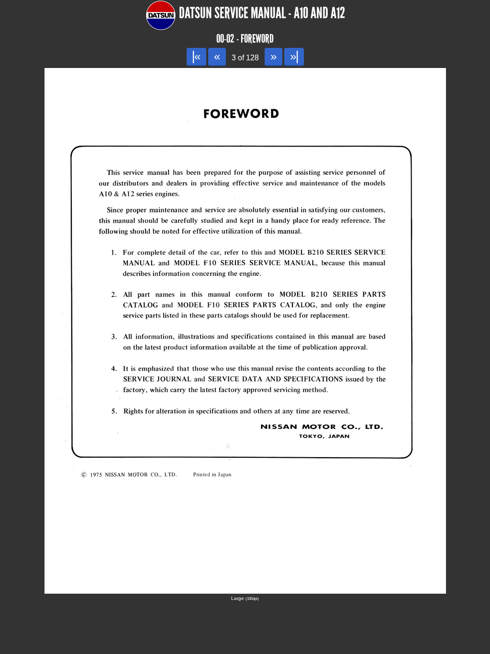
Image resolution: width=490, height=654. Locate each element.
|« (196, 56)
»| (294, 56)
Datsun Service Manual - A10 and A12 (262, 13)
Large (245, 598)
